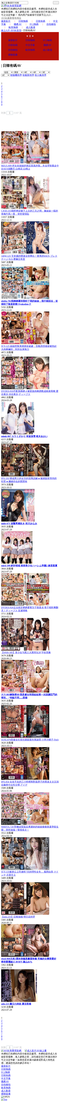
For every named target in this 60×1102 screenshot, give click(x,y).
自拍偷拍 (51, 24)
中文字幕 (30, 45)
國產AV (18, 24)
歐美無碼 (13, 27)
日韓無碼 (23, 21)
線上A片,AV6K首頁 (11, 30)
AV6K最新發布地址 (11, 18)
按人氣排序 (40, 75)
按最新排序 (28, 75)
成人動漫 (30, 27)
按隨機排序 (16, 75)
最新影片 (5, 21)
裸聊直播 (12, 55)
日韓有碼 (40, 21)
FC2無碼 (34, 24)
